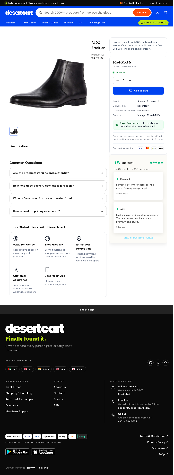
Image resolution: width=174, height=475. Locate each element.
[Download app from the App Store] (43, 451)
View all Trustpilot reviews (138, 237)
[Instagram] (150, 363)
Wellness (10, 22)
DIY (81, 22)
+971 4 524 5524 (127, 421)
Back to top (87, 309)
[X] (158, 363)
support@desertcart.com (134, 407)
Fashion (68, 22)
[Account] (157, 12)
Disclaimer (160, 448)
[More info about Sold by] (158, 101)
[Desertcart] (19, 12)
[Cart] (165, 12)
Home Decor (29, 22)
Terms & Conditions (154, 436)
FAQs (164, 454)
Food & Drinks (50, 22)
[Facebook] (165, 363)
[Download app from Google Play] (17, 451)
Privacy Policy (158, 442)
